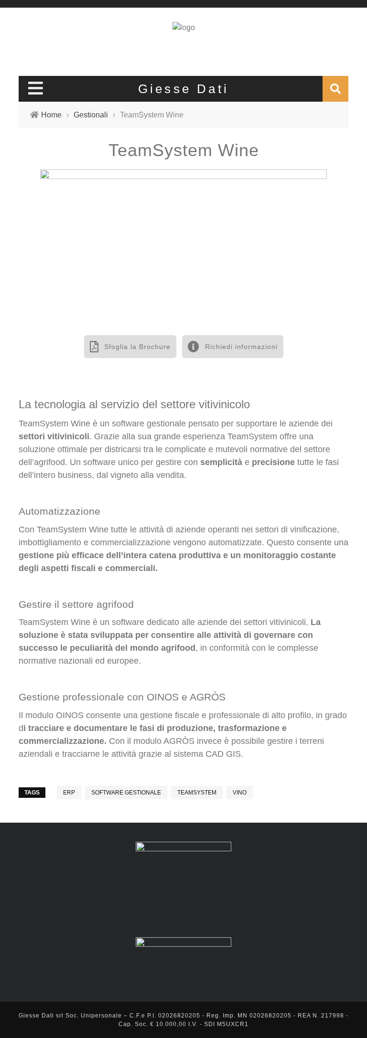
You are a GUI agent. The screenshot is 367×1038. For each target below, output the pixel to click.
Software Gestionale (126, 792)
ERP (69, 792)
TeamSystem (196, 792)
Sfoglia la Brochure (136, 346)
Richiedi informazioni (240, 346)
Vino (240, 792)
